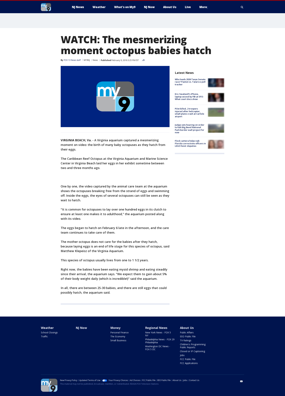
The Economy (117, 336)
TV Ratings (185, 340)
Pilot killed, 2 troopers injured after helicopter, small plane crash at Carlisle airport (189, 112)
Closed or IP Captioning (192, 351)
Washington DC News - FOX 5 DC (157, 348)
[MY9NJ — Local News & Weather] (52, 7)
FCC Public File (187, 359)
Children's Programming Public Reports (193, 346)
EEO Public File (188, 336)
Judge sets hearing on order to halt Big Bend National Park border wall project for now (189, 128)
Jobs (182, 355)
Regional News (156, 328)
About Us (187, 328)
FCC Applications (189, 363)
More (203, 7)
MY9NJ (87, 60)
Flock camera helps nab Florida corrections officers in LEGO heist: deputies (190, 143)
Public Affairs (187, 332)
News (95, 60)
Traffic (44, 336)
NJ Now (81, 328)
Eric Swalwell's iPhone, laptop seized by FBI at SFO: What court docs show (189, 96)
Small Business (118, 340)
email (241, 381)
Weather (47, 328)
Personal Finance (119, 332)
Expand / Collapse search (242, 7)
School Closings (49, 332)
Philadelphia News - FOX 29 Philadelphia (159, 341)
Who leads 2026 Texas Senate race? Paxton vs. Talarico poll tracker (190, 82)
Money (115, 328)
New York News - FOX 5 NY (158, 334)
